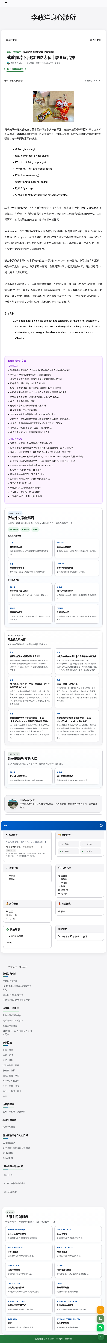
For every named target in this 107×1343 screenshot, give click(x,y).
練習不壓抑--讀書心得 (20, 483)
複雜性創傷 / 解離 (11, 1065)
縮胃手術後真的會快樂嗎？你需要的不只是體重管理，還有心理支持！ (42, 447)
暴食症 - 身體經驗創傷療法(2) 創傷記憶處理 (30, 374)
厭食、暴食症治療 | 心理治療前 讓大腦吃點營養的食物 (35, 387)
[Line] (101, 825)
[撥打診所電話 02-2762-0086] (100, 1319)
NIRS (9, 942)
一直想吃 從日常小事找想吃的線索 (26, 496)
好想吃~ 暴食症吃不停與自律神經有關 (28, 405)
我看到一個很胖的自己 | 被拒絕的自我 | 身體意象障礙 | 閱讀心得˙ (40, 452)
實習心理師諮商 (10, 981)
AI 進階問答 (11, 847)
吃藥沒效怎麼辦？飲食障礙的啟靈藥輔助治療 (31, 443)
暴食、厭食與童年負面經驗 (22, 401)
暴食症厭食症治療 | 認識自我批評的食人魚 (30, 432)
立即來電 (65, 936)
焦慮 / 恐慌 (8, 1055)
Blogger (23, 967)
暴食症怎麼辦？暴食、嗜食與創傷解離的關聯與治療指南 (36, 379)
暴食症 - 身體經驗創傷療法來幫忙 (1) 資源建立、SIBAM (36, 423)
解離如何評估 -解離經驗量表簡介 (25, 487)
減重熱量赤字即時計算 (13, 1020)
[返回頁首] (101, 1337)
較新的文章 (11, 40)
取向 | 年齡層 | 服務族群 (14, 1111)
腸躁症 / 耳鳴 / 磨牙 (12, 1091)
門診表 (76, 936)
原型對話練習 (10, 1191)
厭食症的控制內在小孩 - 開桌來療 (26, 470)
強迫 (5, 1096)
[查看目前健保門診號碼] (100, 1310)
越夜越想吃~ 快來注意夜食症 (23, 410)
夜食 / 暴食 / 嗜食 (11, 1086)
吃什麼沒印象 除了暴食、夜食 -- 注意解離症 (31, 427)
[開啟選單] (6, 3)
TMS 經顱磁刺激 (15, 936)
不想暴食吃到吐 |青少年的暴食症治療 (27, 383)
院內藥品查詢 (9, 1142)
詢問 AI (10, 851)
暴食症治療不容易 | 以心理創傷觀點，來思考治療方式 (35, 396)
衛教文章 (17, 52)
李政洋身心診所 (53, 17)
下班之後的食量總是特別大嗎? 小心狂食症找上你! (33, 414)
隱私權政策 (8, 1158)
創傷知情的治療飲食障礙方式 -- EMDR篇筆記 (31, 465)
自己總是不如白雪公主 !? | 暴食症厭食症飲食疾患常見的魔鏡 (38, 392)
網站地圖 (8, 1175)
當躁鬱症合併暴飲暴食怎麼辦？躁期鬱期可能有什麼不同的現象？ (40, 419)
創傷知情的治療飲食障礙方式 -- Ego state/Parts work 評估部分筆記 (42, 461)
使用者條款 (8, 1153)
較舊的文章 (95, 40)
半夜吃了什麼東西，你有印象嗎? (25, 492)
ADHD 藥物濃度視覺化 (15, 1183)
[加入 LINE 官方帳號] (100, 1327)
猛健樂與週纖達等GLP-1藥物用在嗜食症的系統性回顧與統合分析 (40, 370)
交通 (84, 936)
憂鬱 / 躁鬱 (8, 1050)
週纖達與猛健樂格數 (12, 1015)
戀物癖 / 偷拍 (9, 1070)
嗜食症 (57, 63)
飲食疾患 (50, 63)
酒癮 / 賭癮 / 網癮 (11, 1075)
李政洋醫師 (40, 63)
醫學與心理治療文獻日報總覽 (16, 1147)
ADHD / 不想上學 (11, 1080)
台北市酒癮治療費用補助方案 (16, 1000)
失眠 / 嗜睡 (8, 1060)
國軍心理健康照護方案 (13, 994)
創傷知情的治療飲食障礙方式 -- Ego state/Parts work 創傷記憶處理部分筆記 (46, 456)
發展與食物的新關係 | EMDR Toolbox (28, 474)
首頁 (9, 52)
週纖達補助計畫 (10, 1025)
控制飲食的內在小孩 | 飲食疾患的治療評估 (30, 478)
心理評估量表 (9, 1127)
